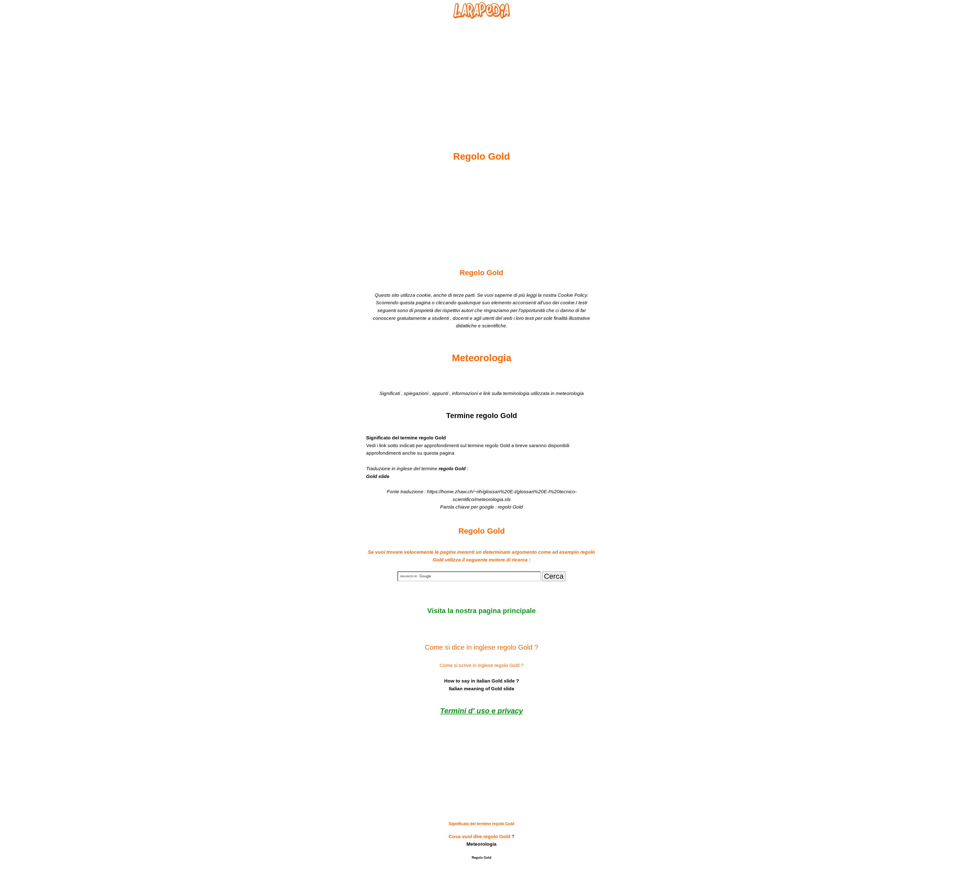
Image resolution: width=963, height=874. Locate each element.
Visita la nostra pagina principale (481, 611)
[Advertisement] (481, 73)
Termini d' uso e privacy (481, 711)
